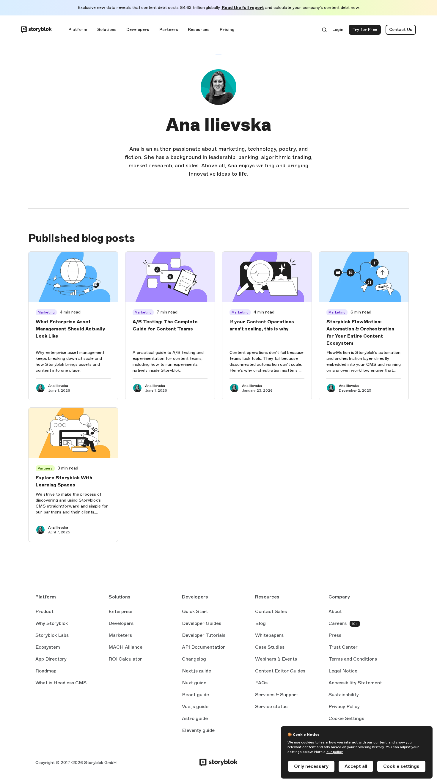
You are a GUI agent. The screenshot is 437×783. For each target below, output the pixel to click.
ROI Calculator (125, 659)
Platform (77, 29)
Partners (168, 29)
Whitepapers (269, 635)
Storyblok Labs (52, 635)
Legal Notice (342, 671)
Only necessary (311, 766)
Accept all (356, 766)
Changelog (194, 659)
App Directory (51, 659)
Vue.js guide (195, 707)
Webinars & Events (276, 659)
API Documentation (204, 647)
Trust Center (343, 647)
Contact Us (400, 29)
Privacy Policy (344, 706)
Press (334, 635)
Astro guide (195, 719)
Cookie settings (401, 766)
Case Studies (269, 647)
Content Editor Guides (280, 671)
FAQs (261, 683)
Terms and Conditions (352, 659)
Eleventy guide (198, 730)
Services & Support (276, 694)
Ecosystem (47, 647)
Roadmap (45, 671)
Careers (337, 623)
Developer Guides (201, 623)
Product (44, 611)
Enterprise (120, 611)
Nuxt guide (194, 683)
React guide (195, 695)
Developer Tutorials (203, 635)
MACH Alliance (125, 647)
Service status (271, 707)
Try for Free (366, 31)
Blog (260, 623)
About (335, 611)
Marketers (120, 635)
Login (338, 31)
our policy (334, 752)
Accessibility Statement (355, 683)
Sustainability (343, 694)
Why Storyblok (51, 623)
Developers (137, 29)
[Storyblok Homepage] (36, 29)
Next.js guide (196, 671)
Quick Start (195, 611)
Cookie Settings (346, 718)
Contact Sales (271, 611)
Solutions (107, 29)
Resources (199, 29)
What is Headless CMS (61, 683)
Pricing (227, 29)
